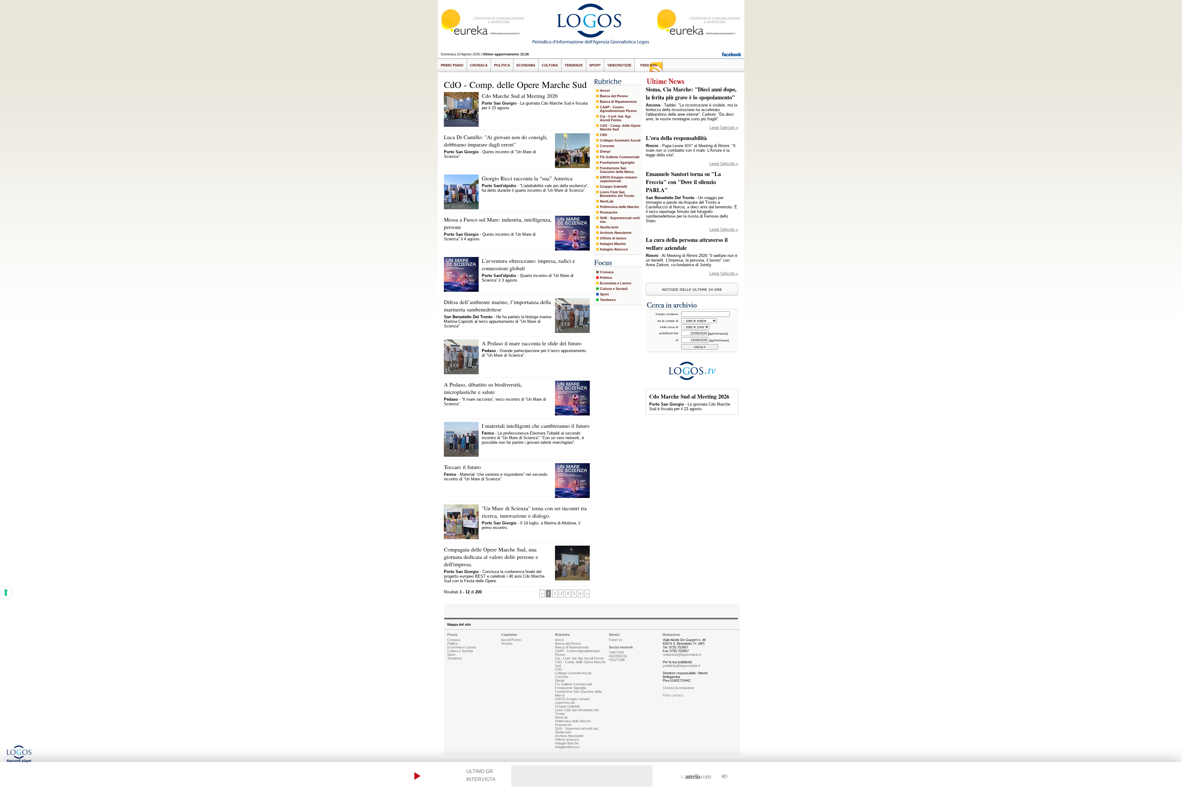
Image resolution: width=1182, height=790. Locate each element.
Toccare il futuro (462, 467)
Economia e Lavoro (615, 283)
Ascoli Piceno (511, 640)
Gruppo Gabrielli (613, 186)
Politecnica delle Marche (619, 207)
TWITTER (616, 652)
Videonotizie (619, 65)
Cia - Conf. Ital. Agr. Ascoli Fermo (615, 118)
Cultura (550, 65)
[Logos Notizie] (591, 44)
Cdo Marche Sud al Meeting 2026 (520, 95)
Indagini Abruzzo (614, 249)
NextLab (606, 201)
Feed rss (615, 640)
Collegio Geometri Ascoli (620, 140)
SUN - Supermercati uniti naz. (620, 219)
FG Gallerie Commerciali (619, 157)
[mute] (725, 776)
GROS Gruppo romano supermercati (618, 179)
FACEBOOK (618, 656)
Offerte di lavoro (613, 238)
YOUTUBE (617, 660)
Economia (526, 65)
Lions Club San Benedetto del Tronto (617, 194)
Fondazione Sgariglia (617, 162)
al (677, 340)
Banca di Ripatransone (618, 101)
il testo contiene (667, 314)
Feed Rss (648, 65)
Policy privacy (673, 695)
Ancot (605, 90)
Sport (595, 65)
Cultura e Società (614, 289)
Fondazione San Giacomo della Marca (617, 170)
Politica (502, 65)
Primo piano (452, 65)
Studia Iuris (609, 227)
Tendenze (574, 65)
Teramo (507, 643)
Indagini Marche (613, 244)
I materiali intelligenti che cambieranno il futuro (535, 425)
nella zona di (669, 327)
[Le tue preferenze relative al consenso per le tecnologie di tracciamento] (6, 592)
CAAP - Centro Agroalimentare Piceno (618, 109)
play (417, 776)
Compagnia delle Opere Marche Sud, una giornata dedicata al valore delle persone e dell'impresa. (491, 557)
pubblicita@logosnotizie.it (681, 666)
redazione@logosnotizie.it (682, 654)
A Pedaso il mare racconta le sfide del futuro (531, 343)
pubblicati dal (668, 333)
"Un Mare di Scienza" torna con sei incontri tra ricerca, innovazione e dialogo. (534, 511)
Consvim (607, 146)
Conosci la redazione (678, 688)
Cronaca (479, 65)
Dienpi (605, 151)
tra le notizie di (667, 321)
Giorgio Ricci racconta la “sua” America (527, 178)
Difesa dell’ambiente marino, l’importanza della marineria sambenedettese (497, 305)
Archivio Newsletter (616, 233)
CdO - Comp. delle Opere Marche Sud (620, 127)
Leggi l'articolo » (724, 127)
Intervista (481, 779)
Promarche (608, 212)
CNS (603, 135)
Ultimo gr (479, 771)
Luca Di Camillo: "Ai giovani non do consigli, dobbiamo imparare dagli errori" (496, 140)
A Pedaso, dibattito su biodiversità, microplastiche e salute (483, 388)
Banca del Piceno (614, 96)
